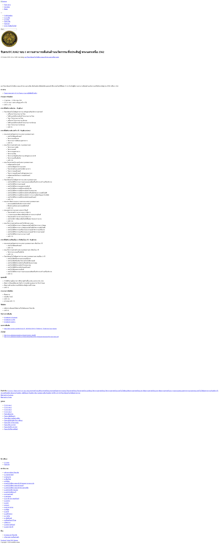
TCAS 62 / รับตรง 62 (13, 390)
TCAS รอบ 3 (8, 409)
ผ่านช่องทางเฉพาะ (10, 322)
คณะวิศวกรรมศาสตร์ (96, 390)
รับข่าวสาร (7, 4)
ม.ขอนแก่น (7, 477)
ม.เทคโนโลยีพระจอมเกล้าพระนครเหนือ (16, 487)
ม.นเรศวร (7, 501)
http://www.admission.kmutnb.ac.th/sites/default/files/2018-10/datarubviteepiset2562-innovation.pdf (31, 336)
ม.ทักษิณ (7, 481)
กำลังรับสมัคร (8, 15)
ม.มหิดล (6, 509)
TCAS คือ (7, 18)
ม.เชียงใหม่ (7, 479)
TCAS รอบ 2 (8, 407)
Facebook (3, 540)
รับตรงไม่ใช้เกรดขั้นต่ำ (11, 429)
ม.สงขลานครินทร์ (9, 524)
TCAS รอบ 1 (23, 390)
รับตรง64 (7, 23)
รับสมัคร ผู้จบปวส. (10, 393)
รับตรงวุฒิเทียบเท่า (9, 416)
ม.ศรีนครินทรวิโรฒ (10, 520)
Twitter (8, 540)
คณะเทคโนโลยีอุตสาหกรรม (202, 390)
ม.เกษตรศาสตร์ (9, 474)
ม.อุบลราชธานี (8, 527)
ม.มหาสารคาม (8, 507)
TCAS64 (6, 19)
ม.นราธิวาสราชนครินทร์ (11, 498)
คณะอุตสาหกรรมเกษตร (186, 390)
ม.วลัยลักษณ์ (8, 518)
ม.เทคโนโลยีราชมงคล (11, 490)
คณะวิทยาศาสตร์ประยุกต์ (81, 390)
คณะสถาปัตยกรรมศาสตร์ (145, 390)
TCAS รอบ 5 (8, 412)
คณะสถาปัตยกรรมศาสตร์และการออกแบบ (166, 390)
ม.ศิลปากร (7, 522)
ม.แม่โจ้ (6, 511)
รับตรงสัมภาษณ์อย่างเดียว (12, 418)
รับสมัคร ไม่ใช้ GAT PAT (53, 393)
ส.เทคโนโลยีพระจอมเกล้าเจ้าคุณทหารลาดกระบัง (19, 483)
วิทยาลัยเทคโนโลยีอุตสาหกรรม (70, 393)
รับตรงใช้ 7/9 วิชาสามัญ (11, 422)
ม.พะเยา (6, 505)
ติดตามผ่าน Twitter (6, 397)
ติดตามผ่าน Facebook (7, 395)
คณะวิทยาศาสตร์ (69, 390)
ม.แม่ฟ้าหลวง (8, 514)
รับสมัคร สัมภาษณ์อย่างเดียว (37, 393)
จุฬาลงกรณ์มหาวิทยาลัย (11, 472)
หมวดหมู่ (7, 7)
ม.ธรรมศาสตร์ (8, 494)
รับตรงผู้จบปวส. (8, 414)
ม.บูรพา (6, 503)
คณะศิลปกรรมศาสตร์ (131, 390)
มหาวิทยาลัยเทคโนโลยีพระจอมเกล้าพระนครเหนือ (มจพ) (41, 57)
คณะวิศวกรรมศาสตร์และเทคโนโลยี (114, 390)
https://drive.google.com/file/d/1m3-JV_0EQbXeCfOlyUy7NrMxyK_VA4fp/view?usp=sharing (30, 328)
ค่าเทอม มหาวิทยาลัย (10, 535)
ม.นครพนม (7, 496)
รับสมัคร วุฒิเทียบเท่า (22, 393)
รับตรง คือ (7, 21)
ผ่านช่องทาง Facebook (10, 317)
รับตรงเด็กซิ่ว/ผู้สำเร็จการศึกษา (13, 420)
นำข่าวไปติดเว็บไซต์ (10, 26)
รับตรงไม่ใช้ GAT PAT (10, 427)
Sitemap (16, 540)
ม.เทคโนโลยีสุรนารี (10, 492)
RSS (12, 540)
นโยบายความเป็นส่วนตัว (11, 537)
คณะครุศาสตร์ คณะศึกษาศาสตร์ (37, 390)
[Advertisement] (15, 71)
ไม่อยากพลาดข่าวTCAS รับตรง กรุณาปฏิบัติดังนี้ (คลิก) (20, 93)
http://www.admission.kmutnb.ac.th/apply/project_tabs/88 (20, 335)
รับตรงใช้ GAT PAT (10, 425)
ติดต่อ (6, 9)
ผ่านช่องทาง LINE (9, 319)
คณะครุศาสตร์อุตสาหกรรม (55, 390)
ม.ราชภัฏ (7, 516)
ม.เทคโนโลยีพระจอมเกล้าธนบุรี (14, 485)
